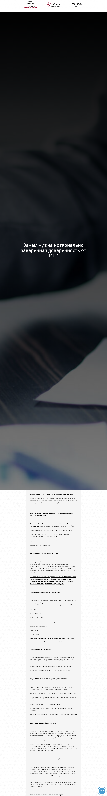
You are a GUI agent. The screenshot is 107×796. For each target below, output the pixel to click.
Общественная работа (75, 10)
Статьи (42, 10)
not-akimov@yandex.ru (30, 7)
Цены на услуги (35, 10)
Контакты (65, 10)
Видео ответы (49, 10)
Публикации (58, 10)
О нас (28, 10)
